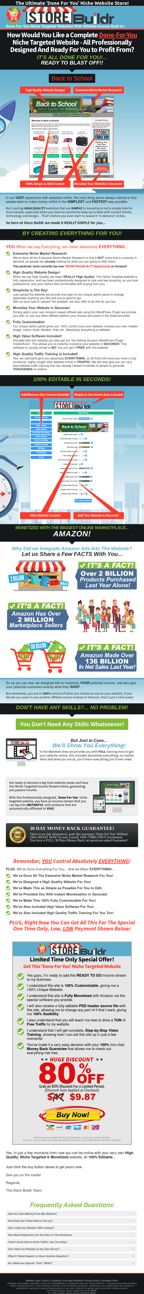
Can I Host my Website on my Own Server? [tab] (34, 1249)
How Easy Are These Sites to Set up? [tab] (30, 1221)
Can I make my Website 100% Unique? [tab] (31, 1228)
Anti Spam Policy (109, 1280)
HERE (94, 1290)
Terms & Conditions (51, 1280)
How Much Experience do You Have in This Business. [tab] (40, 1235)
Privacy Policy (92, 1280)
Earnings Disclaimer (73, 1280)
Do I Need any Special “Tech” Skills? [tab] (30, 1263)
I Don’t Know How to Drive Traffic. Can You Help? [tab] (37, 1242)
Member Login (33, 1280)
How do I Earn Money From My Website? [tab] (32, 1214)
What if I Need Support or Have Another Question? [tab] (38, 1256)
